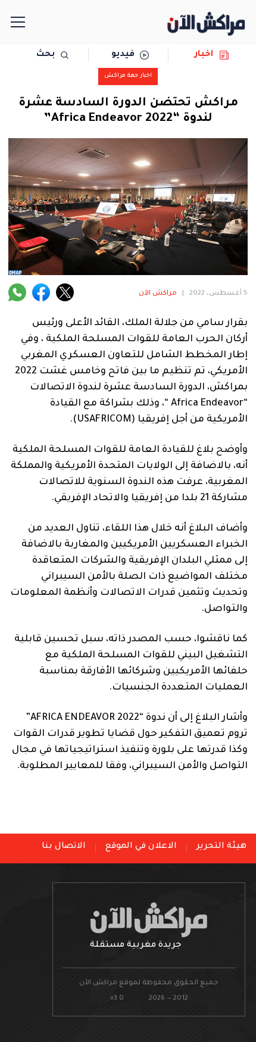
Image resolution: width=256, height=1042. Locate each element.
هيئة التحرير (221, 846)
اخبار (204, 55)
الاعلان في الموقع (141, 846)
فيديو (123, 55)
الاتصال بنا (64, 846)
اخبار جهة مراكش (128, 76)
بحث (45, 55)
